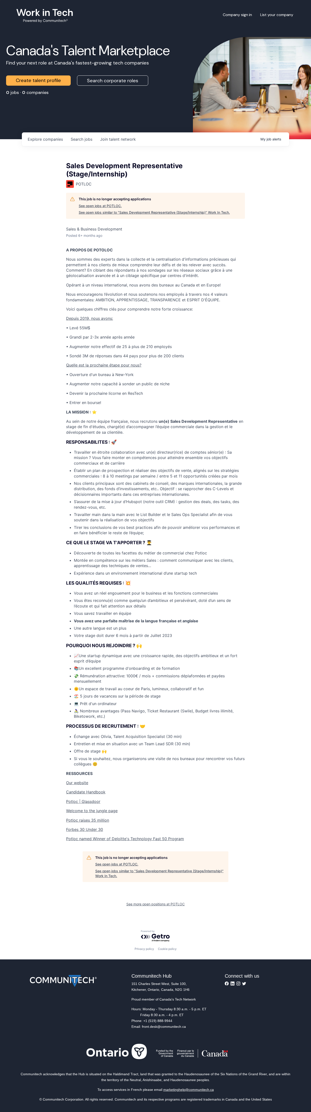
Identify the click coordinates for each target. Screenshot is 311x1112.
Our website (77, 782)
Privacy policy (144, 949)
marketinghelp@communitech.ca (188, 1090)
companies (45, 139)
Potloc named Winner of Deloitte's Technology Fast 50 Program (125, 838)
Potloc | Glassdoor (83, 801)
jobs (81, 139)
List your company (276, 14)
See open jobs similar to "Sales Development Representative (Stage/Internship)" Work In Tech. (154, 212)
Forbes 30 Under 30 (84, 829)
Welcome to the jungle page (92, 810)
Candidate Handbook (85, 792)
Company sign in (237, 14)
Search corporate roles (112, 80)
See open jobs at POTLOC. (100, 206)
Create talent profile (38, 80)
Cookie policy (167, 949)
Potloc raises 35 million (87, 820)
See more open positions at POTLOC (155, 904)
